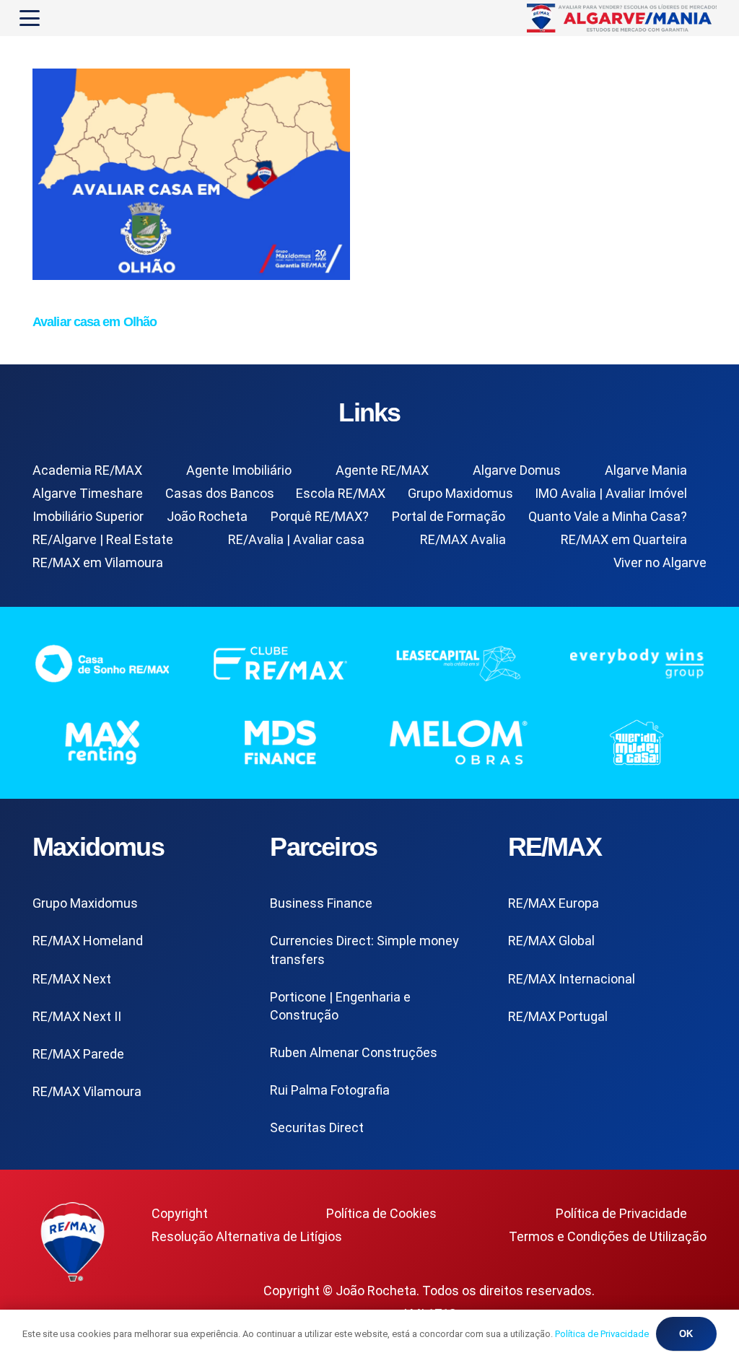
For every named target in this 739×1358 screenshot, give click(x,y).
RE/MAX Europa (553, 903)
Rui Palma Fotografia (330, 1090)
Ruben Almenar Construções (353, 1052)
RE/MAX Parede (78, 1053)
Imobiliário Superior (88, 516)
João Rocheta (207, 516)
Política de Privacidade (621, 1213)
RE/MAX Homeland (87, 940)
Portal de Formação (448, 516)
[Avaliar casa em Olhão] (191, 275)
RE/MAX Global (551, 940)
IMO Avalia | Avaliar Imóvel (611, 493)
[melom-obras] (458, 742)
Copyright (180, 1213)
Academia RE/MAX (87, 470)
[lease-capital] (458, 663)
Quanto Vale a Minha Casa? (607, 516)
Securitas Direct (317, 1127)
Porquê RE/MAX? (320, 516)
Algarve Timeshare (87, 493)
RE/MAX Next (71, 978)
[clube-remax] (280, 663)
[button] (30, 18)
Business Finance (321, 903)
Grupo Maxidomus (460, 493)
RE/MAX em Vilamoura (97, 562)
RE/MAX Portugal (558, 1016)
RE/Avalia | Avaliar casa (296, 539)
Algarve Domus (517, 470)
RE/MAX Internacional (571, 978)
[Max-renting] (102, 742)
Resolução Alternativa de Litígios (247, 1236)
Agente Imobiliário (239, 470)
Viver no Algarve (660, 562)
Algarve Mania (646, 470)
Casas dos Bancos (219, 493)
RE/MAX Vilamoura (86, 1091)
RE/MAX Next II (76, 1016)
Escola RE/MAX (340, 493)
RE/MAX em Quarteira (624, 539)
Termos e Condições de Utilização (608, 1236)
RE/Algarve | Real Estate (102, 539)
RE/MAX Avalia (463, 539)
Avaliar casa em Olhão (94, 322)
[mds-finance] (280, 742)
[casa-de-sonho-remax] (102, 663)
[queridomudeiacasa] (637, 742)
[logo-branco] (637, 663)
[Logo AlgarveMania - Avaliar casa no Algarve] (623, 18)
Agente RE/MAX (382, 470)
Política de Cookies (381, 1213)
